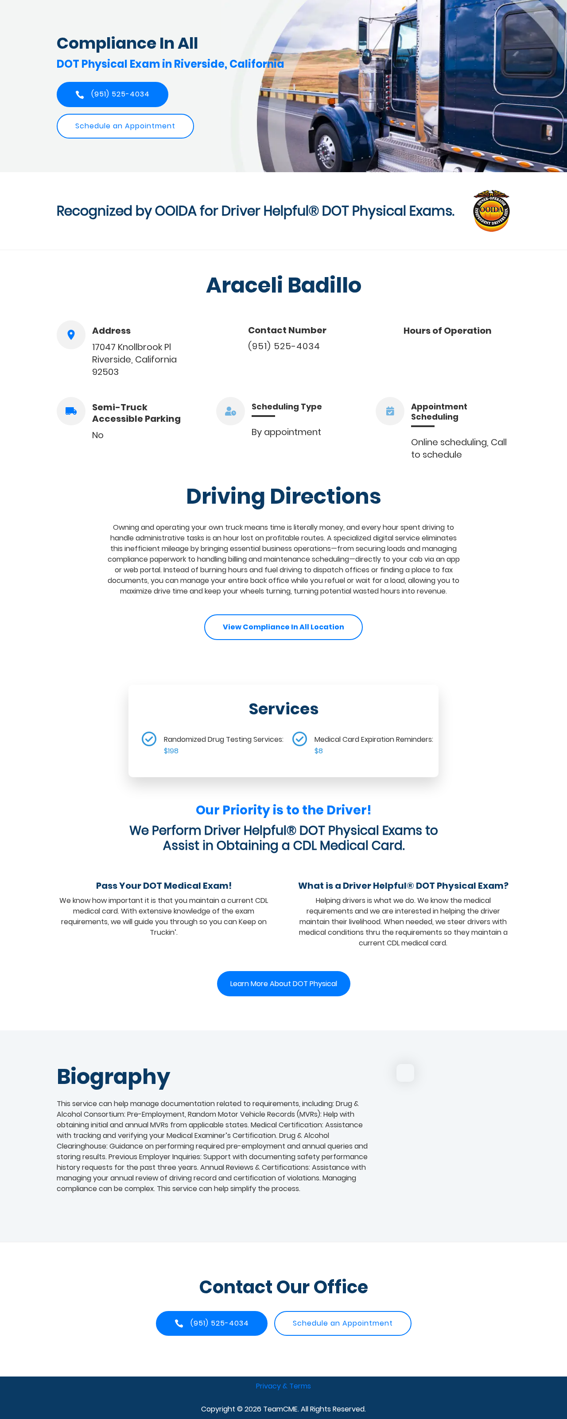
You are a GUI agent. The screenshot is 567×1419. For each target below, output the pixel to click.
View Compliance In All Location (283, 627)
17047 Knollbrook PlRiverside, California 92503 (134, 359)
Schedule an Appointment (125, 126)
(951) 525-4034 (284, 346)
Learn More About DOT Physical (283, 984)
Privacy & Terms (283, 1386)
